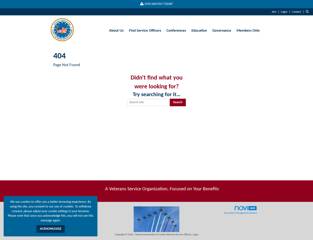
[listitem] (276, 12)
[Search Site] (308, 12)
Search (177, 102)
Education (199, 31)
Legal (195, 234)
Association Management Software (240, 213)
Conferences (176, 31)
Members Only (248, 31)
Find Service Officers (145, 31)
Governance (221, 31)
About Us (116, 31)
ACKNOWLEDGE (50, 229)
